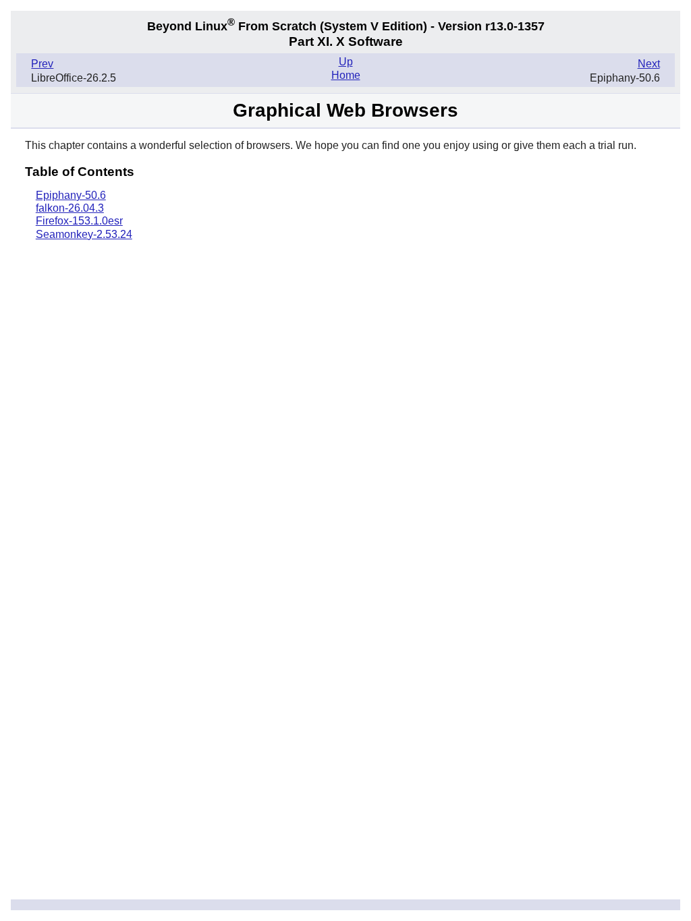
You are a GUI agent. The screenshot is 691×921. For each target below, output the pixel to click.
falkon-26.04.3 (70, 208)
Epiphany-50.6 (71, 195)
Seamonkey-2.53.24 (84, 234)
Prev (42, 63)
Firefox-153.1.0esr (79, 221)
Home (345, 75)
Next (649, 63)
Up (346, 61)
